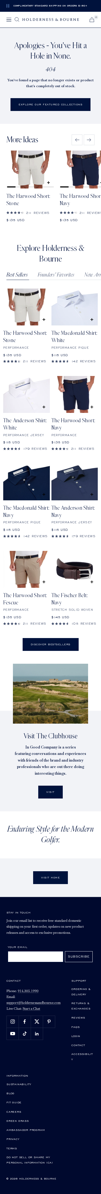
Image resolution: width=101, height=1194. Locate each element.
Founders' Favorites (56, 275)
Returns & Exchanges (80, 1005)
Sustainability (18, 1084)
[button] (77, 140)
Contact (78, 1045)
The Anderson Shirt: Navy (73, 511)
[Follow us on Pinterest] (49, 1022)
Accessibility (82, 1056)
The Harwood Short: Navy (73, 424)
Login (75, 1036)
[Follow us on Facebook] (25, 1022)
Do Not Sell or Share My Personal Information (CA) (29, 1159)
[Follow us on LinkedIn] (37, 1034)
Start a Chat (31, 1009)
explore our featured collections (50, 104)
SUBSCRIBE (79, 956)
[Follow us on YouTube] (12, 1034)
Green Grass (17, 1121)
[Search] (17, 19)
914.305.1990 (28, 991)
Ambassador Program (25, 1130)
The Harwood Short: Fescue (25, 599)
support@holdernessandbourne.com (33, 1003)
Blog (10, 1093)
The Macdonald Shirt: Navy (26, 511)
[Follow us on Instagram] (12, 1022)
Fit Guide (14, 1102)
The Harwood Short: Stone (28, 200)
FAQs (75, 1027)
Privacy (12, 1139)
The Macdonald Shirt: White (74, 337)
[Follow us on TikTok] (25, 1034)
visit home (50, 877)
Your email (17, 947)
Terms (11, 1148)
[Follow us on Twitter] (37, 1022)
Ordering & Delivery (81, 991)
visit (50, 792)
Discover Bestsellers (51, 644)
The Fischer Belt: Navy (69, 599)
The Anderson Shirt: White (25, 424)
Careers (13, 1112)
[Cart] (92, 19)
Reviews (78, 1017)
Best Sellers (17, 275)
